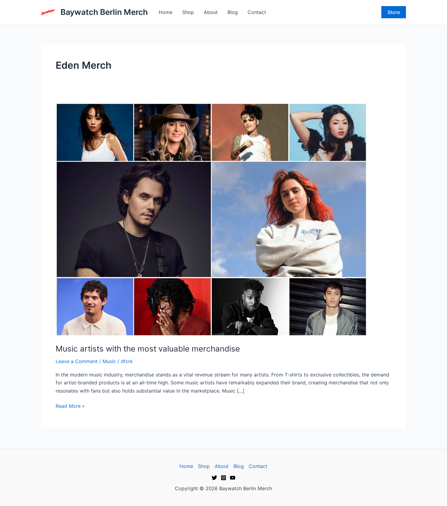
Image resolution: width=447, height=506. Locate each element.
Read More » (70, 405)
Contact (257, 12)
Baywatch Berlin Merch (104, 12)
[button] (393, 12)
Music (109, 361)
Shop (188, 12)
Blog (232, 12)
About (211, 12)
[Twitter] (214, 477)
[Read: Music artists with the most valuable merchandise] (211, 219)
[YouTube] (232, 477)
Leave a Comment (77, 361)
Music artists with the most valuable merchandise (148, 348)
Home (165, 12)
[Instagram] (223, 477)
